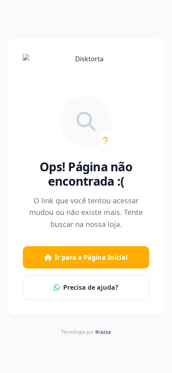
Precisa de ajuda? (90, 287)
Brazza (103, 332)
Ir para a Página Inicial (91, 257)
